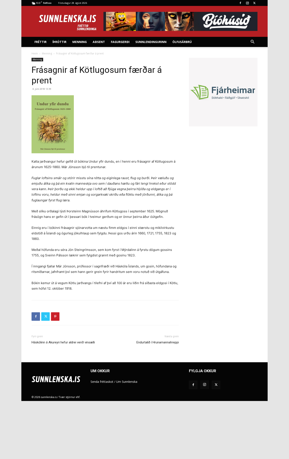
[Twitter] (254, 3)
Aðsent (99, 42)
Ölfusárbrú (182, 42)
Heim (35, 53)
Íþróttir (59, 42)
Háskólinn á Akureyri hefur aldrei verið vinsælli (63, 342)
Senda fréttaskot (102, 382)
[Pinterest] (55, 316)
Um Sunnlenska (126, 382)
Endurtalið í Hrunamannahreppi (157, 342)
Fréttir (40, 42)
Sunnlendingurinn (151, 42)
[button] (252, 42)
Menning (79, 42)
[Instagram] (247, 3)
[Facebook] (240, 3)
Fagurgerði (120, 42)
